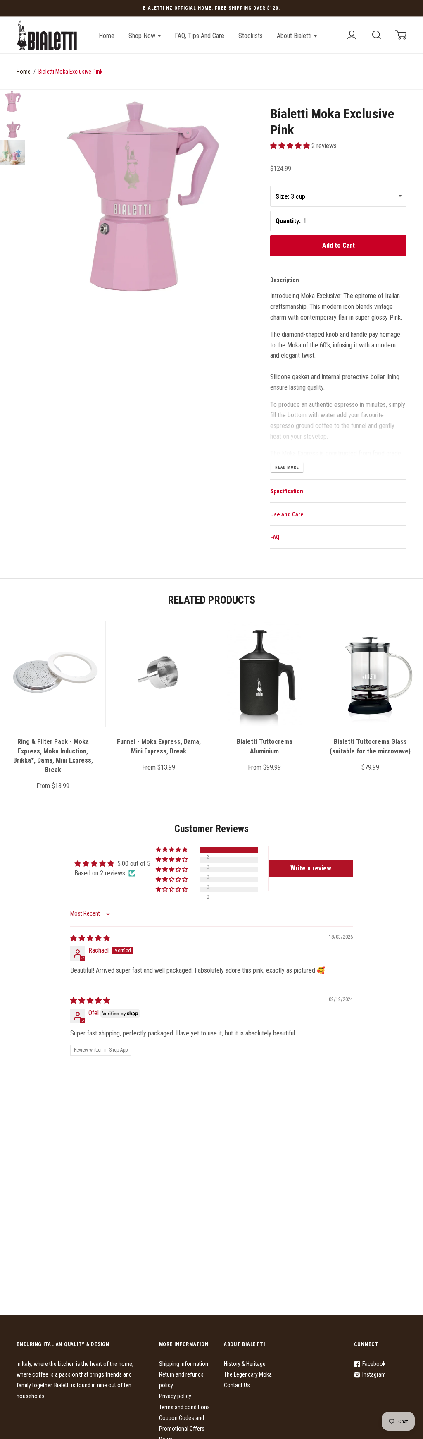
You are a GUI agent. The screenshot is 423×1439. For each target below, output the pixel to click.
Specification (286, 491)
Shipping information (183, 1363)
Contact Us (237, 1385)
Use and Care (287, 514)
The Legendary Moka (248, 1374)
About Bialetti (295, 36)
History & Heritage (245, 1363)
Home (106, 36)
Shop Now (142, 36)
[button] (290, 146)
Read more (287, 467)
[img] (90, 938)
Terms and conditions (184, 1407)
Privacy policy (175, 1396)
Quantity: (288, 221)
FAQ (275, 537)
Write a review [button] (310, 868)
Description (284, 280)
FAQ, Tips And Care (199, 36)
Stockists (250, 36)
